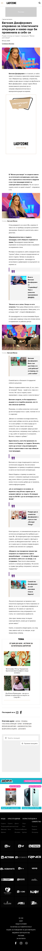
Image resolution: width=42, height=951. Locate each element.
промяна (24, 721)
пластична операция (9, 724)
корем (19, 724)
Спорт (16, 826)
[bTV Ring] (34, 857)
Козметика (11, 826)
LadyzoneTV (22, 729)
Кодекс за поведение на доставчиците (21, 930)
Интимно (17, 832)
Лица (23, 823)
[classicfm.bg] (7, 902)
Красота (11, 819)
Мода (3, 819)
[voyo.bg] (34, 868)
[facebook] (15, 943)
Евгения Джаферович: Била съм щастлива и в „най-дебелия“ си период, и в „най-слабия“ (33, 366)
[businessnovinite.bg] (20, 879)
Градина (34, 829)
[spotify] (26, 943)
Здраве (17, 819)
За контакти (21, 938)
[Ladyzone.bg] (11, 3)
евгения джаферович (9, 726)
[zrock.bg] (34, 902)
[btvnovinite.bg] (7, 868)
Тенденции (4, 826)
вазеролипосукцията (9, 729)
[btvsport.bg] (7, 879)
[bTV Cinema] (34, 846)
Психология (18, 829)
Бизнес (24, 829)
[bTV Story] (20, 857)
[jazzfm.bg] (20, 902)
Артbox (24, 832)
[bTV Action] (7, 857)
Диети (17, 823)
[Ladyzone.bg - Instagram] (17, 712)
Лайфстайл (27, 819)
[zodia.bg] (34, 879)
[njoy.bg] (34, 890)
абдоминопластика (24, 726)
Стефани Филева (8, 44)
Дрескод (3, 829)
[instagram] (21, 943)
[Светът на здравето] (7, 890)
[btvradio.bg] (20, 890)
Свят (23, 826)
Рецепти (34, 826)
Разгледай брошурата (32, 781)
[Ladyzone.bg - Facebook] (21, 717)
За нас (21, 918)
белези (18, 721)
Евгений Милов (12, 221)
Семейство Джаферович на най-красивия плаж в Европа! (32, 588)
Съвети (3, 823)
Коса (9, 829)
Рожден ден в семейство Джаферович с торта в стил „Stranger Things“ (33, 518)
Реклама (21, 935)
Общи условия (21, 924)
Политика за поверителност (21, 927)
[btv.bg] (7, 846)
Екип (21, 921)
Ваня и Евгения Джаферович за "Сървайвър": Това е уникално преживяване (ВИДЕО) (33, 287)
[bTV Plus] (20, 868)
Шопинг (3, 832)
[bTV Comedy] (20, 846)
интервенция (27, 724)
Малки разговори (7, 19)
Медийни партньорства (21, 933)
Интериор (35, 832)
